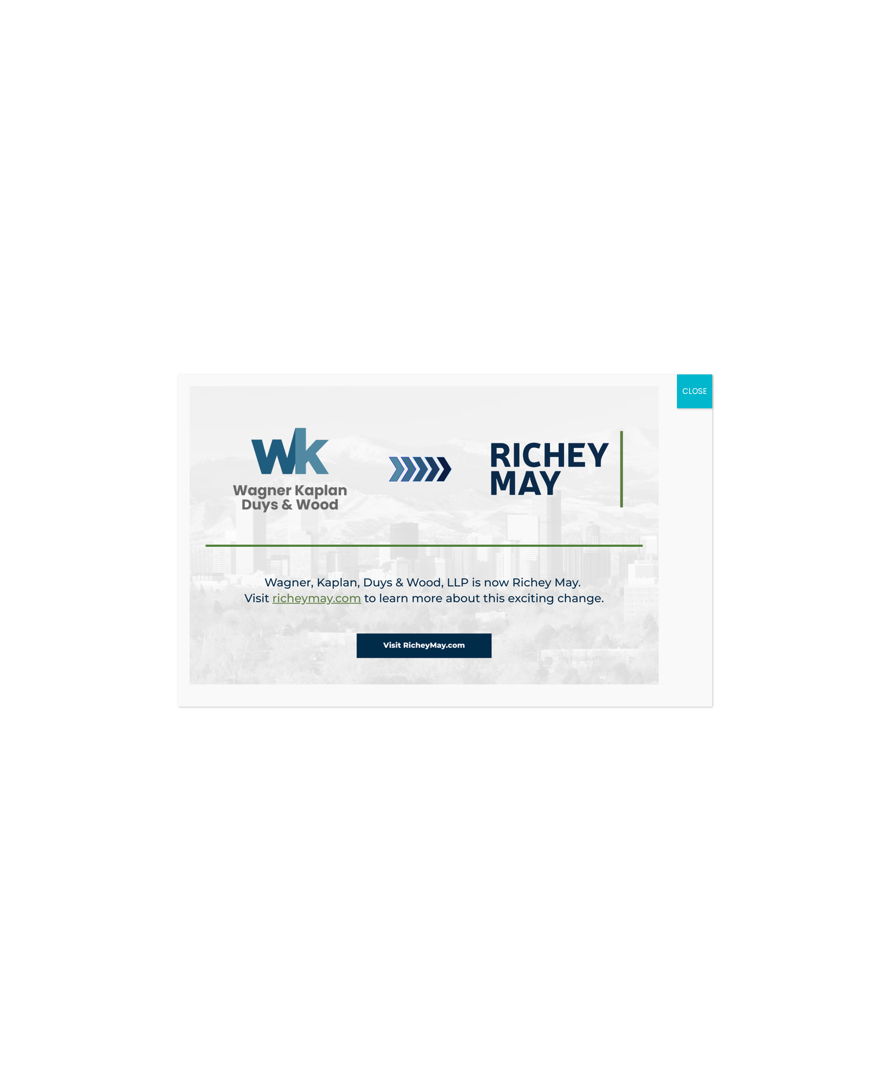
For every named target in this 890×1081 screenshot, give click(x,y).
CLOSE (694, 391)
